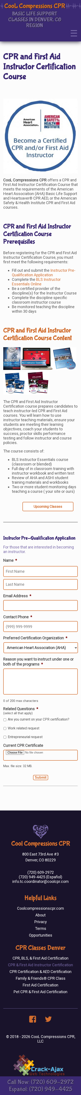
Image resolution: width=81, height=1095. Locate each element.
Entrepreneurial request (25, 737)
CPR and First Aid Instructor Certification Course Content (37, 334)
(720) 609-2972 (40, 872)
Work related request (23, 728)
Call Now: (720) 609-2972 (40, 1082)
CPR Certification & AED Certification (40, 971)
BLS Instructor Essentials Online (36, 281)
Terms (40, 928)
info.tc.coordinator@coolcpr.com (40, 881)
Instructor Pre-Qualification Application (43, 272)
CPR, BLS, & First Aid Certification (40, 958)
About (40, 915)
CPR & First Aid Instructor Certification (40, 965)
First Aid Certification (40, 985)
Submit (40, 777)
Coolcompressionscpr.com (40, 908)
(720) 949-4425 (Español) (40, 877)
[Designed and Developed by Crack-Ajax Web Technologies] (39, 1074)
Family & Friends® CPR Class (40, 978)
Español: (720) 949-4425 (40, 1089)
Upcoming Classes (48, 506)
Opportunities (40, 935)
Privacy (40, 921)
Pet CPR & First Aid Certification (40, 991)
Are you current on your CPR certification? (38, 719)
